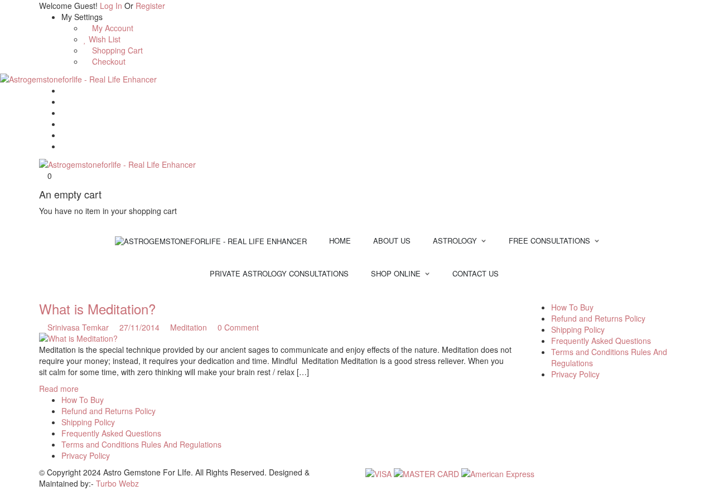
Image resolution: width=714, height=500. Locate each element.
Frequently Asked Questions (601, 340)
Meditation (188, 327)
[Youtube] (64, 146)
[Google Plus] (64, 123)
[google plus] (558, 296)
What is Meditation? (97, 308)
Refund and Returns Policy (598, 318)
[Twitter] (64, 112)
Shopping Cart (116, 50)
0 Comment (237, 327)
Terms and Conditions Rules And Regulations (141, 444)
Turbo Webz (117, 483)
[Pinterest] (64, 134)
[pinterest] (550, 296)
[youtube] (565, 296)
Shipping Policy (578, 329)
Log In (111, 5)
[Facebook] (64, 101)
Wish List (103, 39)
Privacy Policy (575, 374)
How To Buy (572, 307)
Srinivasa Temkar (78, 327)
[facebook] (533, 296)
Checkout (108, 61)
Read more (59, 388)
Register (150, 5)
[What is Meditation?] (275, 338)
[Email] (64, 90)
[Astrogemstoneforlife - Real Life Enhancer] (78, 78)
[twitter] (541, 296)
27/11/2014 (140, 327)
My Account (111, 27)
